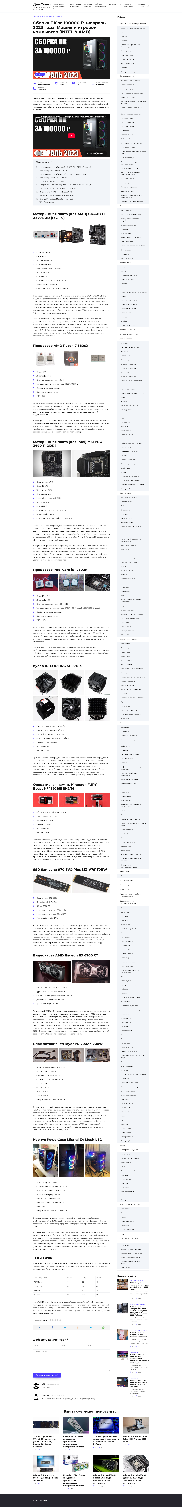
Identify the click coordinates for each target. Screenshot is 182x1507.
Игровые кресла (127, 531)
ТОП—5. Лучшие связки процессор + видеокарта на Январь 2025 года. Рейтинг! (106, 1440)
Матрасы (124, 426)
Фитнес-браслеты (127, 1191)
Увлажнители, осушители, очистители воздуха (130, 173)
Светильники (126, 313)
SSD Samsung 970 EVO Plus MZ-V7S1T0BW (58, 188)
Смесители (125, 1062)
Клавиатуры (125, 549)
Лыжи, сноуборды (127, 59)
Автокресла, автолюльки (130, 347)
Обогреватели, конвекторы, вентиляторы (131, 109)
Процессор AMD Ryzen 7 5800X (53, 171)
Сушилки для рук (127, 158)
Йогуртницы (125, 763)
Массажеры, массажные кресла (133, 677)
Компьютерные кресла (129, 405)
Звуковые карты (127, 522)
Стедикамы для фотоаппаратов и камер (132, 1262)
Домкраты (124, 229)
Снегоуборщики (127, 1066)
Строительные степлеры (130, 1087)
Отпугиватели (126, 1022)
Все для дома (125, 263)
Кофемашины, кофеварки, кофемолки (131, 768)
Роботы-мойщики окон (129, 139)
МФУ (123, 595)
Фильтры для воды (127, 191)
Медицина (124, 871)
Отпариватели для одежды (131, 114)
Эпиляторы (125, 718)
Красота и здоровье (128, 639)
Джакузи (124, 283)
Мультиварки (126, 800)
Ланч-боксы (125, 422)
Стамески (124, 1070)
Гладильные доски (127, 279)
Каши (123, 397)
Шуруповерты (126, 1132)
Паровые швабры (127, 118)
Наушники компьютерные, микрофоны (131, 601)
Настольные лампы (128, 439)
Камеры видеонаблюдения (131, 1249)
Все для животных (127, 330)
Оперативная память (128, 610)
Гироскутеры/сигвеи (128, 368)
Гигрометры (125, 949)
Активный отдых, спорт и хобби (133, 24)
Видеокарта (125, 510)
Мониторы (125, 587)
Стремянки (125, 1078)
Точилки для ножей (128, 842)
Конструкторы (126, 410)
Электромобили (127, 489)
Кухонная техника (127, 723)
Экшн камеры (126, 1267)
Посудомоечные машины (130, 819)
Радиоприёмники (127, 1221)
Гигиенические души (129, 275)
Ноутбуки (124, 606)
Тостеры (124, 838)
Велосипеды (125, 40)
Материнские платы (128, 578)
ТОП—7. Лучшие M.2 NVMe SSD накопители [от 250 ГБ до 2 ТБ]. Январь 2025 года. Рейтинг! (44, 1441)
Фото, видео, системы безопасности (129, 1239)
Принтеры (125, 622)
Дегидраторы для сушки (130, 754)
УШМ (123, 1120)
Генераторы (125, 945)
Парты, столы (126, 447)
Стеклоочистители (128, 147)
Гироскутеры (126, 51)
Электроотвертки (127, 1137)
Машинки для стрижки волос (132, 689)
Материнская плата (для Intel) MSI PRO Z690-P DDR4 (62, 174)
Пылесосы (125, 130)
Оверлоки (124, 693)
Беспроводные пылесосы (130, 80)
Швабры (124, 321)
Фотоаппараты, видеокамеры (132, 1253)
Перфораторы (126, 1030)
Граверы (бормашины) (129, 953)
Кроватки (124, 414)
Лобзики (124, 993)
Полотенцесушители (129, 300)
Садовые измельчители (129, 1051)
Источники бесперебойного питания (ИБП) (131, 540)
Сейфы (123, 1145)
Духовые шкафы (127, 758)
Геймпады (124, 514)
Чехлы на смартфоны (129, 1196)
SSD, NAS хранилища (129, 497)
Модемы (124, 583)
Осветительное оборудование (131, 1257)
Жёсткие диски (126, 518)
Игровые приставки (128, 376)
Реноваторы (125, 1043)
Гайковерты (125, 937)
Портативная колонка (129, 1213)
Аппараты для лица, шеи (130, 648)
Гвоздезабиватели (127, 941)
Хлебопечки (125, 850)
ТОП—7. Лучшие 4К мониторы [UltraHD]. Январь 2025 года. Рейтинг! (138, 1383)
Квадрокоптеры (127, 55)
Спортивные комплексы (130, 476)
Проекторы (125, 1217)
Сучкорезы (125, 1099)
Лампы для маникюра (129, 673)
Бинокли (124, 36)
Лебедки (124, 989)
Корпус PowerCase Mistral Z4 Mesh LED (56, 199)
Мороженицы (126, 796)
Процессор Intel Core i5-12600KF (53, 178)
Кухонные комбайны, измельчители (129, 774)
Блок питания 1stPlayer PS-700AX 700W (57, 195)
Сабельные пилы (127, 1047)
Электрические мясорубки (131, 854)
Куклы (123, 418)
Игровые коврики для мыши (131, 526)
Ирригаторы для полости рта (132, 668)
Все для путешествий (129, 334)
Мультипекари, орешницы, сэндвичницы (131, 805)
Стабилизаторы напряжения (131, 143)
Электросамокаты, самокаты (131, 72)
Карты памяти (126, 1162)
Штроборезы (126, 1128)
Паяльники (125, 1026)
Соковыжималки (127, 829)
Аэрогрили (125, 727)
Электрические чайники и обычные (131, 860)
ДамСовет (42, 4)
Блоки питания (126, 502)
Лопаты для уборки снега (130, 997)
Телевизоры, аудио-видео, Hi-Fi (59, 6)
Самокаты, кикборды (128, 464)
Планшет (124, 1175)
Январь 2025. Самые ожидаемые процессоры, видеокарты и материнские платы (73, 1441)
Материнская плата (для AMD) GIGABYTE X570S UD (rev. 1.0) (65, 167)
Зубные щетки (126, 664)
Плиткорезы (125, 1039)
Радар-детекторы (127, 241)
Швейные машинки (128, 325)
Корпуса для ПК (127, 570)
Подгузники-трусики (128, 459)
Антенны (124, 267)
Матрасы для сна (127, 685)
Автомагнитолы (126, 210)
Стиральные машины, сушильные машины (133, 152)
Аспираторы (125, 652)
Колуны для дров (127, 966)
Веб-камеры (125, 506)
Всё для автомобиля (128, 206)
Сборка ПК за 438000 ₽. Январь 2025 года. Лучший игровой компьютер (105, 1479)
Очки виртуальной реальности (132, 1171)
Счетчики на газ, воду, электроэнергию (129, 163)
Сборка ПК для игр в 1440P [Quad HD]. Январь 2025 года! (45, 1477)
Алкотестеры (126, 643)
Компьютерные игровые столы (132, 558)
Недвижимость (126, 880)
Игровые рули (126, 535)
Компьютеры (115, 4)
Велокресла (125, 356)
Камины (124, 288)
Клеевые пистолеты (128, 962)
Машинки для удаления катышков (134, 292)
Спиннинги (125, 67)
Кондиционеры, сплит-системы (132, 89)
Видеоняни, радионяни (129, 364)
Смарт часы (125, 1183)
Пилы (123, 1035)
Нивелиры (125, 1014)
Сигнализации (126, 250)
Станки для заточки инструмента (133, 1074)
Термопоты (125, 834)
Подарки (124, 455)
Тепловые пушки (127, 1103)
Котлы (123, 976)
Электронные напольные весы (132, 201)
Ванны (123, 271)
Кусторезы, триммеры (129, 985)
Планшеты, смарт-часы (129, 451)
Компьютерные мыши (129, 562)
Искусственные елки (129, 389)
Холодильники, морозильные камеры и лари (132, 196)
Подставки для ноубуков (130, 618)
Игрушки (124, 385)
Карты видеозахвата (128, 545)
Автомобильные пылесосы (131, 214)
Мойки (123, 296)
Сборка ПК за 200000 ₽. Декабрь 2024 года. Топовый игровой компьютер (135, 1479)
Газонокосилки (126, 933)
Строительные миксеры (130, 1082)
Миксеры (124, 788)
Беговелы (124, 351)
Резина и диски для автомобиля (133, 246)
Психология (125, 889)
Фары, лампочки (127, 258)
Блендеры (125, 731)
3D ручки (124, 343)
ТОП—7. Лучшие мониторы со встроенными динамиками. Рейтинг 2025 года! (139, 1358)
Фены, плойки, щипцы (129, 187)
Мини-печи (125, 792)
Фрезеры (124, 1124)
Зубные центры (126, 660)
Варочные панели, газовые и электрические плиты (132, 741)
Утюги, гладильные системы (131, 183)
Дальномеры (125, 958)
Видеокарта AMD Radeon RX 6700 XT (55, 192)
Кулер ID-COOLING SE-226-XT (52, 181)
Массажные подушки (129, 681)
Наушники (125, 1167)
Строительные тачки (128, 1091)
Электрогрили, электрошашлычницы (129, 866)
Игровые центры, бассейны (131, 381)
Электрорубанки (127, 1141)
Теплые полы (125, 1107)
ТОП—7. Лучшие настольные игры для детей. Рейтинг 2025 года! (139, 1286)
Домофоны (125, 1245)
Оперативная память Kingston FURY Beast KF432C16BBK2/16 (65, 185)
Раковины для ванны (128, 308)
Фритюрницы (126, 846)
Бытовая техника (127, 76)
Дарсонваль (125, 656)
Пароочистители (127, 126)
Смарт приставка (127, 1229)
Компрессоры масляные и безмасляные (131, 971)
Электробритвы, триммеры (131, 714)
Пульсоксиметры (127, 702)
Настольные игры (127, 63)
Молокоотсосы (126, 430)
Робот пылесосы (127, 135)
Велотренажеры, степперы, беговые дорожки (131, 46)
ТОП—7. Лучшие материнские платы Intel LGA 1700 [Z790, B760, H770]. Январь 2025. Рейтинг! (138, 1311)
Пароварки (125, 815)
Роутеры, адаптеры (128, 631)
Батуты (123, 32)
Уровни (123, 1116)
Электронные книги (128, 1200)
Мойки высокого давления (131, 237)
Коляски (124, 401)
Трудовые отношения (129, 1234)
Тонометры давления (129, 710)
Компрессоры (126, 233)
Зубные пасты (126, 372)
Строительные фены (128, 1095)
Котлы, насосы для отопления (132, 93)
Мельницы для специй (129, 779)
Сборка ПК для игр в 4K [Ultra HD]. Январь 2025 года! (135, 1439)
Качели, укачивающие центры (132, 393)
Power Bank (125, 1154)
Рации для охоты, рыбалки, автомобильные (131, 895)
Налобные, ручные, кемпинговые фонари (133, 102)
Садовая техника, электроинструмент (128, 902)
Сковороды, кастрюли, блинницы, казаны (133, 824)
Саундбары (125, 1225)
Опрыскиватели (127, 1018)
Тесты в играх (49, 202)
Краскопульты (126, 981)
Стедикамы (125, 1187)
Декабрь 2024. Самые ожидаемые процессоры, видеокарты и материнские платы (74, 1480)
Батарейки (125, 908)
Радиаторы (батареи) (129, 304)
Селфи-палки (126, 1179)
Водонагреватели (127, 85)
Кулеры (124, 574)
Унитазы (124, 317)
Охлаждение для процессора (132, 614)
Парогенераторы (127, 122)
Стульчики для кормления (130, 480)
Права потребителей (129, 885)
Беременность (126, 876)
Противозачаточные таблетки (132, 698)
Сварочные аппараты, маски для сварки (133, 1057)
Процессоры (126, 626)
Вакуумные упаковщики (130, 735)
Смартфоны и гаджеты (129, 1150)
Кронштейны (126, 1209)
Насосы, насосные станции (131, 1010)
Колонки (124, 554)
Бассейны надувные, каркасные (133, 28)
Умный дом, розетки (128, 178)
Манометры (125, 1001)
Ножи (123, 811)
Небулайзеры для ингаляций (132, 443)
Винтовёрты (125, 920)
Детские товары (126, 339)
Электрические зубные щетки (132, 484)
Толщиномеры (126, 254)
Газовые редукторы (128, 929)
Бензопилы (125, 912)
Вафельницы (125, 746)
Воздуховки (125, 924)
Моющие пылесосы (128, 97)
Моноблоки (125, 591)
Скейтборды (125, 468)
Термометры (125, 706)
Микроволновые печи (129, 783)
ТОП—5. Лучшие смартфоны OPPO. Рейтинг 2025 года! (138, 1335)
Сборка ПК (40, 74)
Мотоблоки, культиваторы (131, 1005)
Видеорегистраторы (128, 225)
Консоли (124, 566)
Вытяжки (124, 750)
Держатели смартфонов (130, 1158)
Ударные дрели (126, 1112)
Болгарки (124, 916)
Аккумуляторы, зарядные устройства (130, 220)
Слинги (123, 472)
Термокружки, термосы (129, 168)
